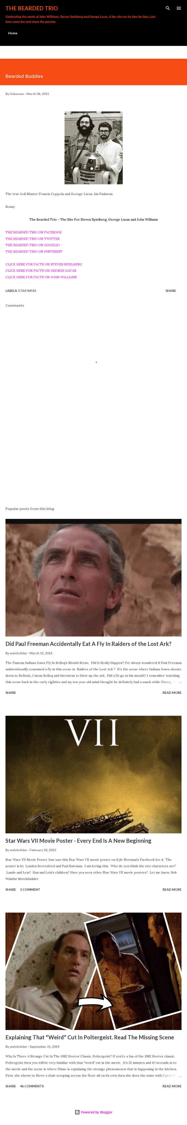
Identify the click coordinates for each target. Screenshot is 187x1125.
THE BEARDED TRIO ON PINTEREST (33, 251)
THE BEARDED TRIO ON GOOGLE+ (32, 245)
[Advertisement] (93, 460)
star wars (27, 291)
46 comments (32, 1086)
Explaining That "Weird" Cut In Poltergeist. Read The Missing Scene (89, 1037)
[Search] (168, 8)
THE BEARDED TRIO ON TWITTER (32, 239)
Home (12, 33)
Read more (172, 693)
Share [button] (171, 291)
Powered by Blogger (96, 1112)
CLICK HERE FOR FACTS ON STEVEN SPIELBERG (43, 264)
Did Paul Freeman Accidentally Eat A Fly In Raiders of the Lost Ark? (88, 643)
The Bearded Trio (31, 8)
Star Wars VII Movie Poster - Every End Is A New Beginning (78, 840)
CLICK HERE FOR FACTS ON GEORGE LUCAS (40, 271)
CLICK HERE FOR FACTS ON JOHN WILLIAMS (41, 277)
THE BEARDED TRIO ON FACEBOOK (33, 232)
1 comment (30, 889)
